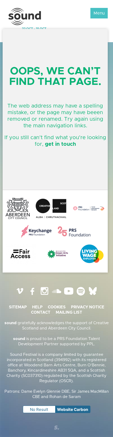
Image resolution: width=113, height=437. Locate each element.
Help (37, 307)
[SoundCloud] (56, 295)
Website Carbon (72, 409)
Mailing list (69, 312)
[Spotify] (81, 295)
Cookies (57, 307)
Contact (40, 312)
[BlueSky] (93, 295)
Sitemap (18, 307)
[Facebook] (32, 295)
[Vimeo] (20, 295)
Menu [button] (99, 13)
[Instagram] (44, 295)
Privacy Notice (87, 307)
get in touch (60, 144)
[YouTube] (69, 295)
